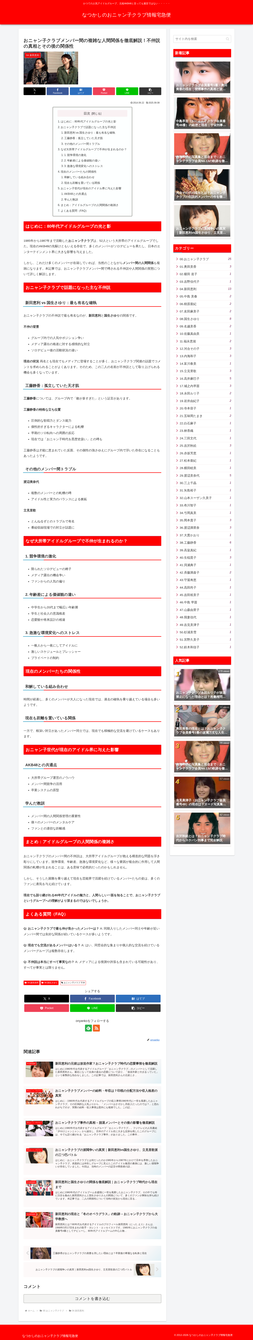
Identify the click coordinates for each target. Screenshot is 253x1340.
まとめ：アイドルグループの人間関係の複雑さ (90, 205)
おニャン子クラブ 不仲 (74, 982)
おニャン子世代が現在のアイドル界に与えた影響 (91, 188)
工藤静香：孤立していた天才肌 (83, 138)
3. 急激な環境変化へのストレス (83, 165)
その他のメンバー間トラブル (82, 143)
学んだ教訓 (71, 199)
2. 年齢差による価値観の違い (82, 160)
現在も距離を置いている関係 (82, 182)
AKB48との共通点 (75, 193)
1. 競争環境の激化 (75, 154)
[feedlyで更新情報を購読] (88, 1028)
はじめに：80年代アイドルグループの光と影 (88, 121)
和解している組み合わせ (79, 177)
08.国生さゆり (50, 982)
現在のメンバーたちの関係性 (79, 171)
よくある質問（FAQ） (74, 210)
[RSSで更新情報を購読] (96, 1028)
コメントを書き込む (92, 1298)
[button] (150, 91)
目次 (87, 113)
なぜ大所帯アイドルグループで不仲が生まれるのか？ (94, 149)
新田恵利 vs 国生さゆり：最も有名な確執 (89, 132)
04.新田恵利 (33, 982)
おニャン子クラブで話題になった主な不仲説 (88, 127)
